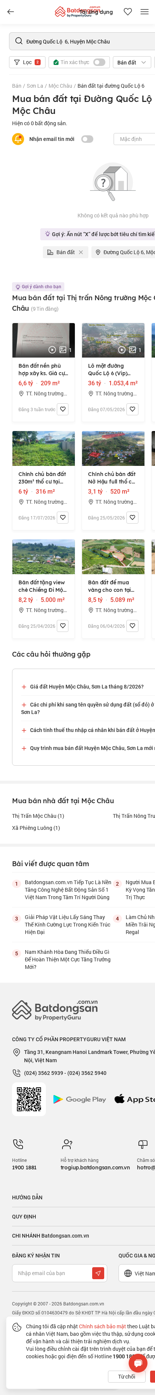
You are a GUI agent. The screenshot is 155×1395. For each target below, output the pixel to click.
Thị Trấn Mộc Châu (38, 815)
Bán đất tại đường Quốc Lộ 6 (111, 85)
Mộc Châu (60, 85)
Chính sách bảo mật (102, 1326)
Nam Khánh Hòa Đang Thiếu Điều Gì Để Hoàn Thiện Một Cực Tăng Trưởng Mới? (68, 959)
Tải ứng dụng (96, 12)
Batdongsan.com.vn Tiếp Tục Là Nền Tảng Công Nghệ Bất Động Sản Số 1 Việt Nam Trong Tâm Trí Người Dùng (68, 890)
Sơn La (35, 85)
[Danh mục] (11, 12)
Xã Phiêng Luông (36, 827)
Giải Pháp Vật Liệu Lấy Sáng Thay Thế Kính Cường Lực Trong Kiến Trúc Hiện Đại (67, 924)
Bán (16, 85)
